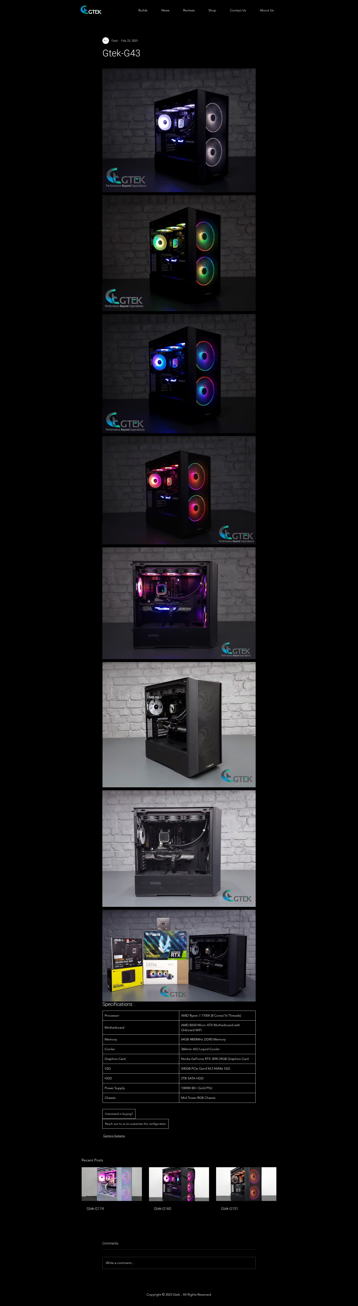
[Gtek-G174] (112, 1184)
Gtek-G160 (162, 1209)
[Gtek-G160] (179, 1184)
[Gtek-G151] (246, 1184)
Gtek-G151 (229, 1209)
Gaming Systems (114, 1136)
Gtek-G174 (95, 1209)
